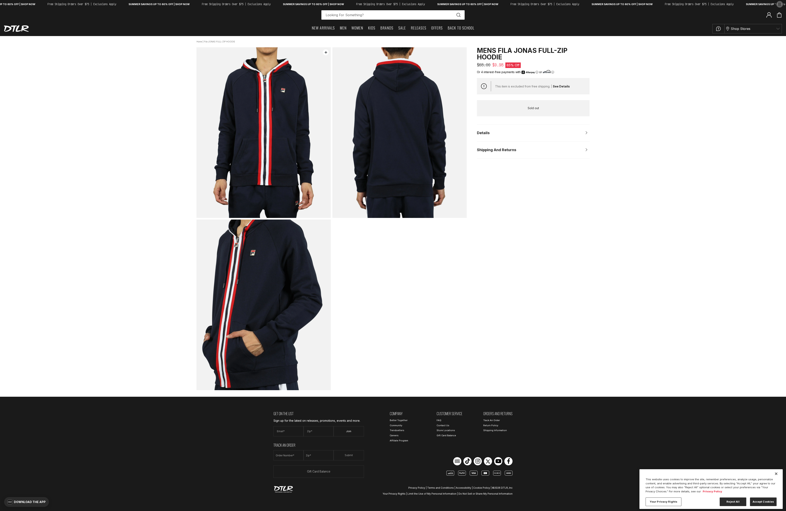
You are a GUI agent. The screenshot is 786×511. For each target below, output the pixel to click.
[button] (26, 502)
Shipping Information (495, 430)
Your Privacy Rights (394, 493)
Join (348, 431)
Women (357, 28)
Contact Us (443, 425)
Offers (437, 28)
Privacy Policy (416, 487)
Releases (418, 28)
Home (199, 41)
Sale (402, 28)
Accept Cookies (763, 501)
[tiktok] (467, 461)
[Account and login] (769, 15)
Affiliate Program (399, 440)
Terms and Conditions (440, 487)
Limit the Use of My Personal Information (432, 493)
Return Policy (490, 425)
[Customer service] (718, 28)
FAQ (439, 420)
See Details (561, 86)
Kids (371, 28)
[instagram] (478, 461)
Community (396, 425)
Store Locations (446, 430)
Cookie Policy (481, 487)
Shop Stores (740, 29)
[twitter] (488, 461)
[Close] (776, 473)
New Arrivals (323, 28)
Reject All (732, 501)
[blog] (457, 461)
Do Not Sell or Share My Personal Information (485, 493)
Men (343, 28)
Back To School (461, 28)
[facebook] (508, 461)
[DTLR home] (16, 28)
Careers (394, 435)
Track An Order (491, 420)
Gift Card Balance (318, 471)
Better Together (399, 420)
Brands (386, 28)
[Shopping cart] (779, 15)
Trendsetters (397, 430)
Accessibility (463, 487)
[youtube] (498, 461)
